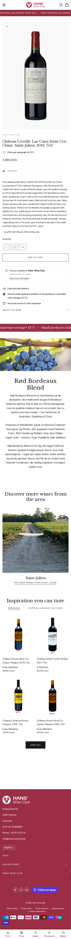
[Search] (61, 5)
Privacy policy (26, 908)
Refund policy (12, 908)
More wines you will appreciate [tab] (35, 772)
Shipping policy (58, 908)
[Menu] (3, 5)
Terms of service (41, 908)
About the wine (12, 310)
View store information (19, 278)
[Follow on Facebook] (15, 890)
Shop (5, 855)
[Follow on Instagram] (21, 890)
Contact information (37, 911)
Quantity (6, 239)
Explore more (10, 864)
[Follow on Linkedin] (26, 890)
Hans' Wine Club (12, 873)
